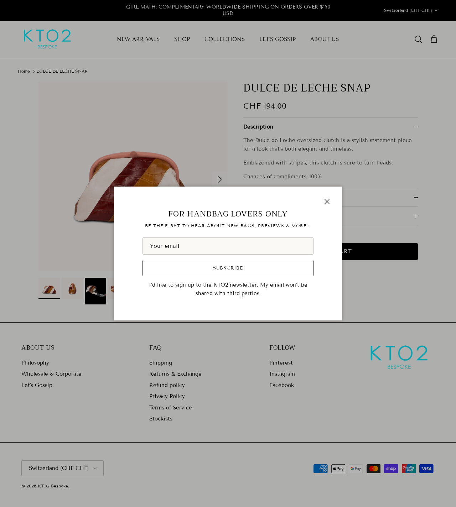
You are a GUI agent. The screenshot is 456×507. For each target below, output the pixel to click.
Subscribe (228, 268)
